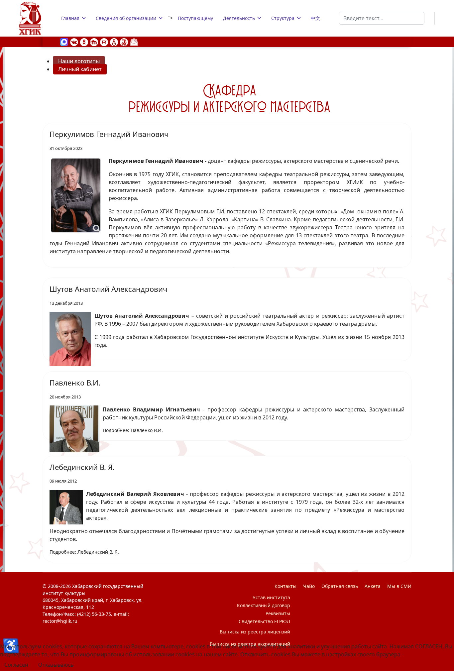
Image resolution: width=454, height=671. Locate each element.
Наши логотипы (79, 61)
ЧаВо (309, 586)
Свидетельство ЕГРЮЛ (264, 621)
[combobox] (381, 18)
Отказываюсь (56, 664)
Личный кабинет (80, 69)
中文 (315, 18)
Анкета (373, 586)
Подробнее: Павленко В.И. (133, 430)
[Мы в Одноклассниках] (84, 41)
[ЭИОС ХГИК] (124, 41)
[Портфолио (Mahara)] (114, 41)
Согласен (16, 664)
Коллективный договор (263, 605)
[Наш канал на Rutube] (104, 41)
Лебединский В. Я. (82, 467)
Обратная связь (339, 586)
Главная (70, 18)
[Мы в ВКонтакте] (74, 41)
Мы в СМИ (399, 586)
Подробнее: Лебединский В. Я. (84, 552)
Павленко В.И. (75, 383)
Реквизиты (278, 613)
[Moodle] (94, 41)
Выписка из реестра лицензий (255, 631)
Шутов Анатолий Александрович (108, 289)
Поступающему (195, 18)
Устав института (271, 597)
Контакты (285, 586)
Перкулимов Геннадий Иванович (109, 134)
